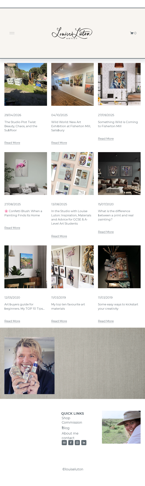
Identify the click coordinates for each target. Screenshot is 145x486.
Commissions (72, 424)
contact (68, 438)
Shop (66, 418)
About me (70, 433)
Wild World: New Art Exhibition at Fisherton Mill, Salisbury (71, 126)
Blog (66, 428)
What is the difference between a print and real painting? (116, 215)
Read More (12, 142)
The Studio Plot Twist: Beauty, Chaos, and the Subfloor (20, 126)
